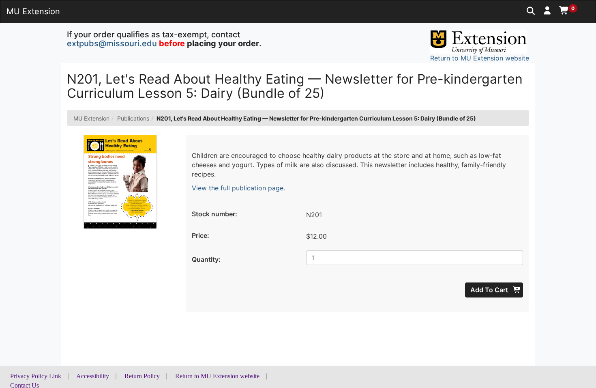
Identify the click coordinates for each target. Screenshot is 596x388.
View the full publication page (237, 188)
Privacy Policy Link (35, 376)
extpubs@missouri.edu (112, 43)
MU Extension (91, 118)
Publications (133, 118)
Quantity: (206, 259)
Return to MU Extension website (217, 376)
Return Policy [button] (142, 376)
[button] (547, 10)
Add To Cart (490, 290)
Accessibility (92, 376)
